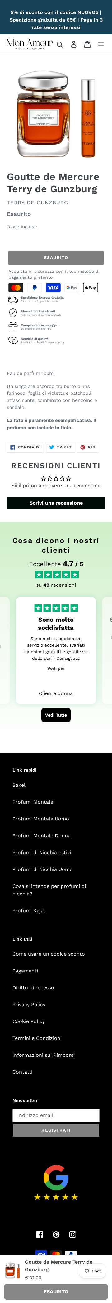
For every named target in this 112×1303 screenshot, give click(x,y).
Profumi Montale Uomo (40, 819)
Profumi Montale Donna (41, 836)
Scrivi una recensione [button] (56, 503)
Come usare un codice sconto (48, 954)
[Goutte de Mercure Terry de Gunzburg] (12, 1270)
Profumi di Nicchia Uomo (42, 869)
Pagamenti (25, 971)
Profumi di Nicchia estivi (41, 852)
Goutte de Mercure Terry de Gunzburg (58, 1265)
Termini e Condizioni (37, 1038)
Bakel (19, 785)
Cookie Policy (28, 1021)
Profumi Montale (32, 802)
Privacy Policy (28, 1004)
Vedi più (56, 668)
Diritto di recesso (33, 988)
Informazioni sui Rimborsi (43, 1055)
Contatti (22, 1072)
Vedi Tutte (56, 715)
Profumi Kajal (28, 911)
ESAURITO (56, 1292)
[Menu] (101, 44)
